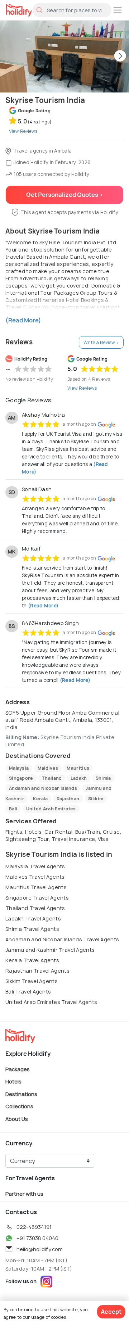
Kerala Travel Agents (32, 960)
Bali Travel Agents (28, 991)
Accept (111, 1312)
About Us (16, 1118)
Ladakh (79, 778)
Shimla (103, 778)
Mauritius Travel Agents (36, 887)
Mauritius (78, 768)
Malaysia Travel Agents (35, 866)
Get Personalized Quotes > (64, 195)
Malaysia (19, 768)
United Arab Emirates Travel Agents (51, 1002)
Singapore (21, 778)
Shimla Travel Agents (32, 929)
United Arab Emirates (51, 809)
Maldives (48, 768)
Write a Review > (101, 342)
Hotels (13, 1081)
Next (120, 56)
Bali (13, 809)
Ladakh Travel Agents (33, 918)
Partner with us (24, 1193)
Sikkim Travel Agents (31, 981)
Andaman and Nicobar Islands (43, 788)
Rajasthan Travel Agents (37, 970)
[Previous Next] (64, 56)
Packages (17, 1068)
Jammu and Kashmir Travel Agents (50, 949)
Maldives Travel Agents (35, 876)
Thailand (52, 778)
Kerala (40, 799)
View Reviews (82, 388)
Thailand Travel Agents (35, 908)
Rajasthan (68, 799)
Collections (19, 1106)
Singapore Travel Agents (37, 897)
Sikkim (96, 799)
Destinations (21, 1093)
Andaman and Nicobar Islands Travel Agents (62, 939)
